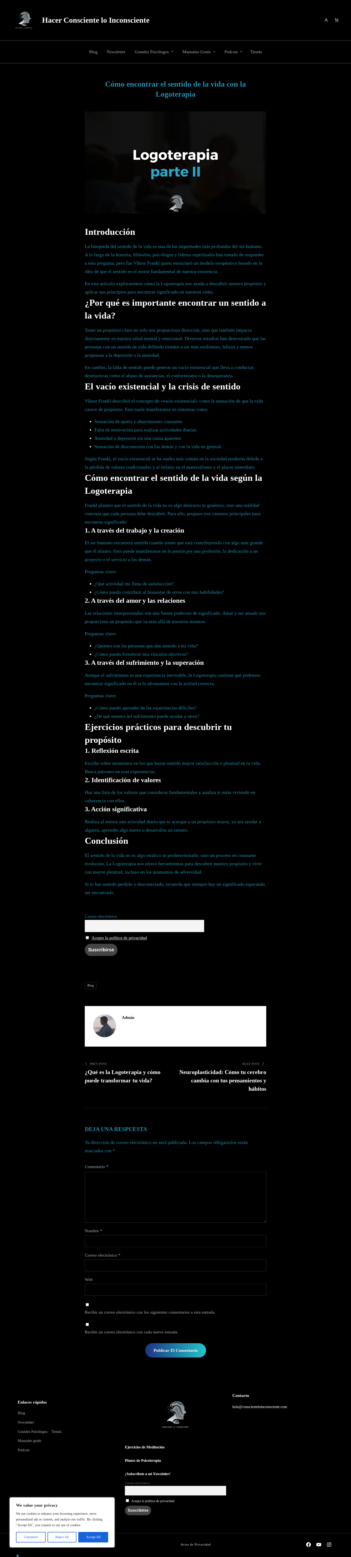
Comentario (96, 1166)
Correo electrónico (101, 916)
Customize (31, 1537)
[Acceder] (326, 20)
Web (89, 1279)
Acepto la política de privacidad (119, 937)
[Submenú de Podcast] (241, 51)
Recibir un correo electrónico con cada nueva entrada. (131, 1332)
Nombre (93, 1230)
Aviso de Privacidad (196, 1544)
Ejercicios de (145, 1447)
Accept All (93, 1537)
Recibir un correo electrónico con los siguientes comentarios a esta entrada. (150, 1312)
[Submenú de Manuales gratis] (214, 51)
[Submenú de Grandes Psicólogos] (172, 51)
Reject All (62, 1537)
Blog (90, 985)
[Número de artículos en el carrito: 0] (336, 20)
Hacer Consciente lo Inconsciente (95, 20)
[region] (62, 1522)
